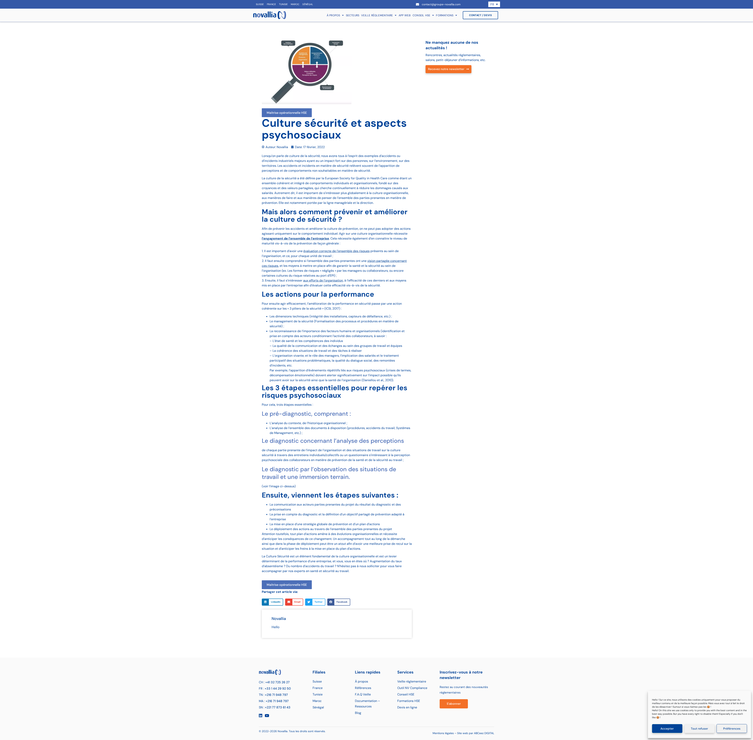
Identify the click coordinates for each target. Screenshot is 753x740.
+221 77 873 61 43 (277, 707)
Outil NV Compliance (412, 688)
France (271, 4)
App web (405, 15)
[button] (272, 602)
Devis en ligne (407, 707)
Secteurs (352, 15)
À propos (333, 15)
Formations (444, 15)
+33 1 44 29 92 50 (278, 688)
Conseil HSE (421, 15)
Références (363, 688)
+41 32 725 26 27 (277, 682)
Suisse (260, 4)
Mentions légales (443, 733)
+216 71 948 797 (276, 695)
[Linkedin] (260, 716)
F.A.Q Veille (363, 694)
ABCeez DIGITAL (484, 733)
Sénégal (307, 4)
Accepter (667, 729)
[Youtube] (267, 716)
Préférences (731, 729)
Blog (358, 713)
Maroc (295, 4)
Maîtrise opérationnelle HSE (287, 113)
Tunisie (283, 4)
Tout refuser (699, 729)
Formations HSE (408, 701)
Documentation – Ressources (367, 703)
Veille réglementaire (377, 15)
